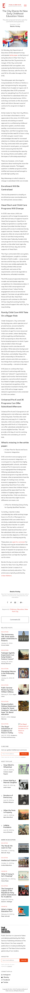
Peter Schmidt (5, 916)
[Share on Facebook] (7, 602)
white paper (14, 55)
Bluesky (6, 977)
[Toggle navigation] (25, 5)
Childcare (13, 609)
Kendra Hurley (15, 26)
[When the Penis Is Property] (23, 814)
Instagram (7, 974)
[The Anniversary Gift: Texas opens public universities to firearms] (23, 636)
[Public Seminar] (4, 5)
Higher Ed (4, 871)
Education (20, 609)
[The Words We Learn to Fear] (23, 848)
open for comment (18, 542)
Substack (23, 757)
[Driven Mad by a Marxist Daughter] (23, 785)
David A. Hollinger (6, 901)
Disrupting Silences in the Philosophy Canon (8, 673)
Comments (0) (15, 619)
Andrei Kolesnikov (6, 865)
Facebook (6, 980)
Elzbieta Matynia (8, 802)
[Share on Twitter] (11, 602)
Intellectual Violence (9, 860)
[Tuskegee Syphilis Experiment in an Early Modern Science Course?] (23, 655)
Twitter (5, 982)
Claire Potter (5, 881)
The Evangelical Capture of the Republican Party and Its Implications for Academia (8, 893)
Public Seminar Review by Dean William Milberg (7, 690)
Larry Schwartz (7, 832)
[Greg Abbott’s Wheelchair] (23, 769)
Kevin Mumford (8, 817)
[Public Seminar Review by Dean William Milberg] (23, 689)
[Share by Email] (15, 602)
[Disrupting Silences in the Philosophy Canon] (23, 673)
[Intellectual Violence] (23, 862)
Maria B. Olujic (5, 852)
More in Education (8, 840)
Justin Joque (7, 787)
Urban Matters (6, 575)
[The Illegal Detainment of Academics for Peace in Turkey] (23, 728)
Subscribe (24, 753)
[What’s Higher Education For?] (23, 911)
